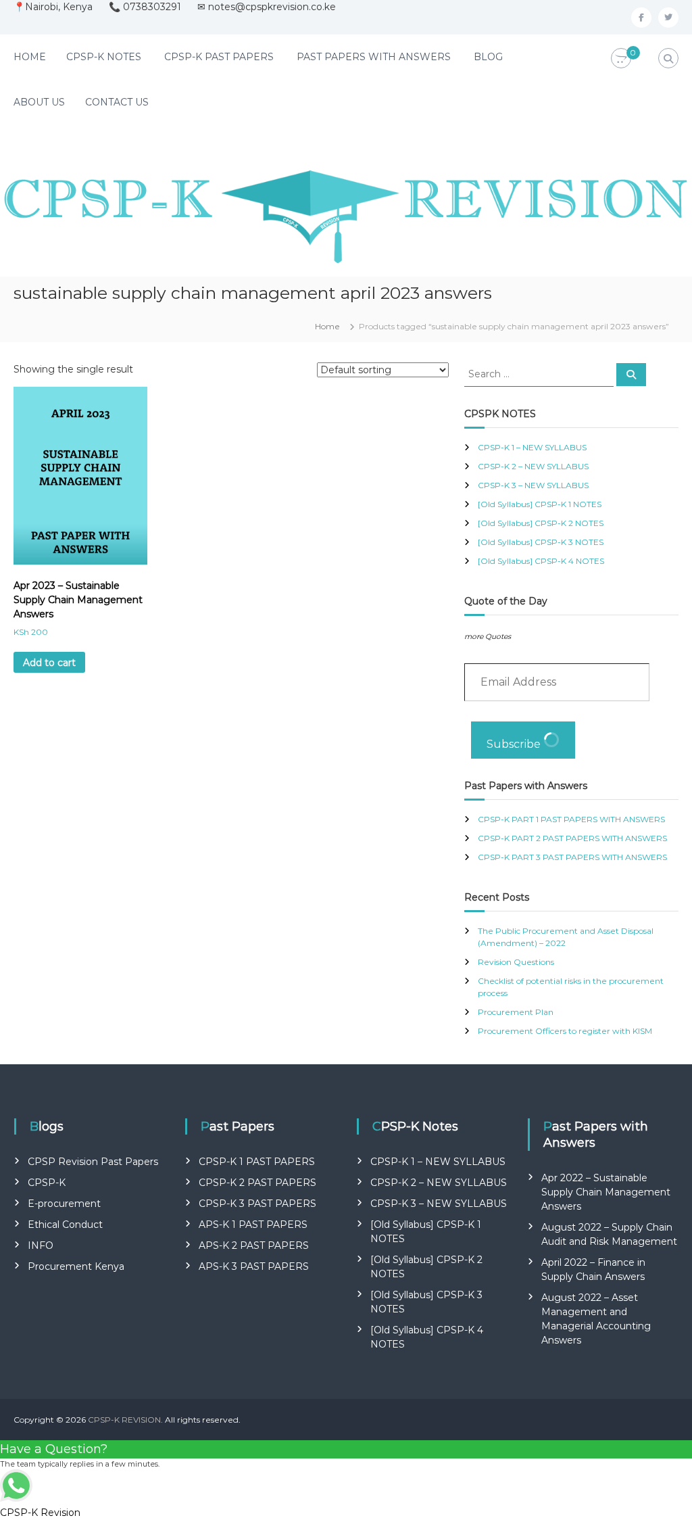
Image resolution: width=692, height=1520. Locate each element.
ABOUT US (39, 102)
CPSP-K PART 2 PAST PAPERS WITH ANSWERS (572, 838)
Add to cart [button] (49, 663)
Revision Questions (516, 962)
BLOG (488, 57)
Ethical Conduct (65, 1224)
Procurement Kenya (76, 1266)
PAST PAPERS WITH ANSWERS (374, 57)
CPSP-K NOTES (103, 57)
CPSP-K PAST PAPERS (219, 57)
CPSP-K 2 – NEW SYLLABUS (533, 466)
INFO (40, 1245)
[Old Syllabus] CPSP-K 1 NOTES (539, 504)
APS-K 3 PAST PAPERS (254, 1266)
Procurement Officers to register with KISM (565, 1031)
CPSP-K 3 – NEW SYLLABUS (533, 485)
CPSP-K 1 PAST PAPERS (257, 1162)
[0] (621, 59)
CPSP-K (47, 1183)
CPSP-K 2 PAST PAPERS (257, 1183)
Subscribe (515, 744)
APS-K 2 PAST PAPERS (254, 1245)
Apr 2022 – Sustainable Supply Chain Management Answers (605, 1192)
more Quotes (487, 636)
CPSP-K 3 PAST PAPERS (257, 1203)
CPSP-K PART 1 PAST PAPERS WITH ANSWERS (571, 819)
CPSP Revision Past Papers (93, 1162)
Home (327, 326)
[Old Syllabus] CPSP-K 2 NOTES (540, 523)
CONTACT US (117, 102)
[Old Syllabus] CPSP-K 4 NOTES (541, 561)
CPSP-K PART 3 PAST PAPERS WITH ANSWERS (572, 857)
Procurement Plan (515, 1012)
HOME (30, 57)
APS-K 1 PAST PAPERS (253, 1224)
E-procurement (64, 1203)
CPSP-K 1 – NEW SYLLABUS (532, 447)
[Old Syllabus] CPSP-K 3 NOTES (540, 542)
